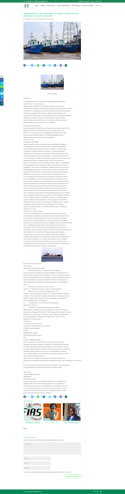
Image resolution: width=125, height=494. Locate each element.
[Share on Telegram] (56, 65)
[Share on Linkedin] (45, 65)
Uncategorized (42, 19)
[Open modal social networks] (66, 65)
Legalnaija (27, 19)
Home (37, 5)
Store (97, 5)
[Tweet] (33, 65)
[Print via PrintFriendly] (50, 65)
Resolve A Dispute (88, 5)
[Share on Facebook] (26, 65)
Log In (92, 1)
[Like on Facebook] (62, 65)
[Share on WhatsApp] (39, 65)
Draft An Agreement (63, 5)
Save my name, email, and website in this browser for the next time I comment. (48, 472)
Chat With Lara (76, 5)
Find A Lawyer (51, 5)
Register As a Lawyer (84, 1)
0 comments (50, 19)
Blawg (43, 5)
